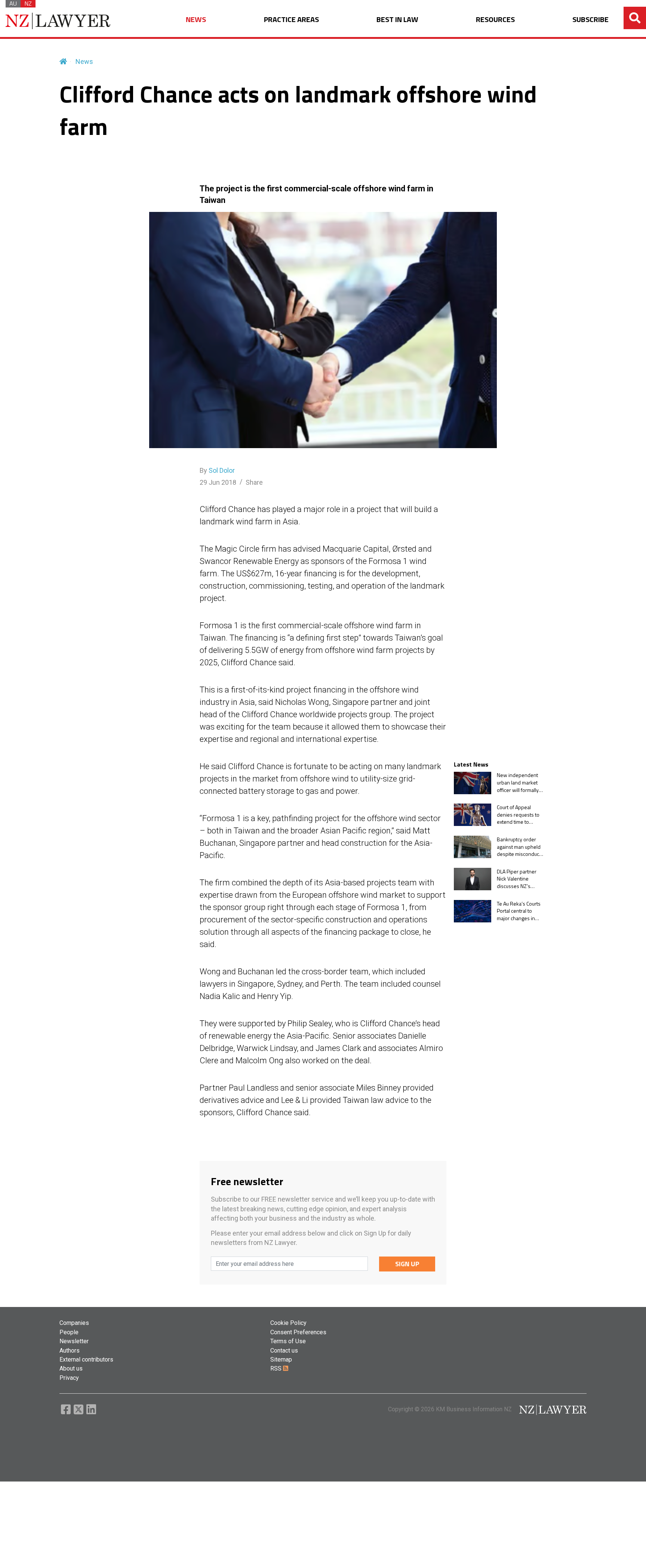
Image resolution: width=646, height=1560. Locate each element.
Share (254, 482)
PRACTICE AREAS (291, 19)
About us (71, 1368)
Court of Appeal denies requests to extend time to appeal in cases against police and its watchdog (520, 815)
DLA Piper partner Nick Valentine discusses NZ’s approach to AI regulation (516, 879)
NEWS (196, 19)
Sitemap (281, 1359)
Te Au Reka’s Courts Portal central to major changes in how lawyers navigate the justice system (519, 911)
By (217, 470)
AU (13, 3)
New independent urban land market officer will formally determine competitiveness (518, 783)
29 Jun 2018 (218, 482)
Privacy (69, 1377)
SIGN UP (407, 1264)
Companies (74, 1322)
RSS (276, 1368)
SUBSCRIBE (590, 19)
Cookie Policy (288, 1322)
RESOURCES (495, 19)
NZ (28, 3)
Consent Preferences (298, 1332)
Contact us (284, 1350)
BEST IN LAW (397, 19)
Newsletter (74, 1341)
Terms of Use (288, 1341)
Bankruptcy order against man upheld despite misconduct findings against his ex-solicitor (519, 847)
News (84, 61)
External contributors (86, 1359)
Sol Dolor (222, 470)
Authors (69, 1350)
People (69, 1332)
